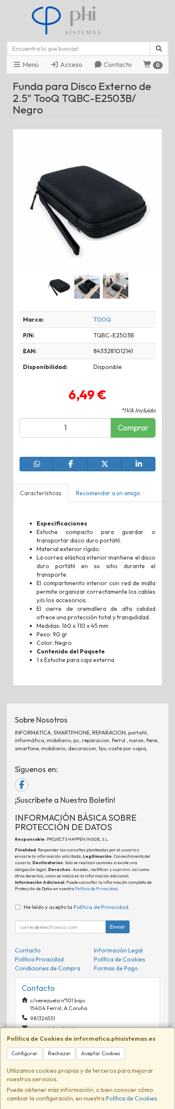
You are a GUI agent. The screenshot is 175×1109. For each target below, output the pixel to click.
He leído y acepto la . (77, 906)
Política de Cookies (131, 1098)
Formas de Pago (116, 968)
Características (41, 493)
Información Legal (118, 950)
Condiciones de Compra (47, 968)
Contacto (117, 64)
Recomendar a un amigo (108, 493)
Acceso (70, 64)
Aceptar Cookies (100, 1053)
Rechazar (59, 1053)
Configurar (24, 1053)
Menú (30, 64)
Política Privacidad (39, 959)
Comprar (133, 428)
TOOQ (102, 319)
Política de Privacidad (96, 888)
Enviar (117, 926)
